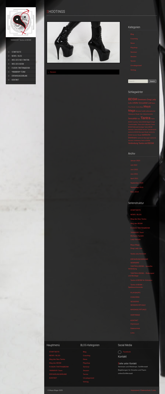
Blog (132, 34)
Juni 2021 (134, 174)
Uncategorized (136, 65)
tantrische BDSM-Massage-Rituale (138, 132)
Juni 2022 (134, 169)
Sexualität (132, 118)
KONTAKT (15, 80)
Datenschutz (135, 328)
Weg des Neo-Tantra (20, 60)
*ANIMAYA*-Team (18, 72)
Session (52, 72)
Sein (141, 114)
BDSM (132, 99)
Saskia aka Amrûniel (138, 254)
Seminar (133, 52)
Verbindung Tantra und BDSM (141, 143)
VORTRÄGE (135, 315)
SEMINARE (134, 263)
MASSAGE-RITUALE (138, 309)
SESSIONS (134, 302)
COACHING (135, 297)
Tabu (138, 118)
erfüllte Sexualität (139, 103)
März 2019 (134, 192)
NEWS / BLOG (17, 56)
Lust (149, 103)
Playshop (133, 48)
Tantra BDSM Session (140, 129)
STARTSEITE (16, 52)
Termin (133, 61)
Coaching (134, 39)
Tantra (145, 118)
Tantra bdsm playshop (144, 124)
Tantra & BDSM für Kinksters (141, 280)
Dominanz (142, 99)
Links (132, 333)
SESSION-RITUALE (138, 305)
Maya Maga (135, 245)
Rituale (138, 114)
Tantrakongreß (152, 129)
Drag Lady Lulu (136, 248)
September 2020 (136, 183)
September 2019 (136, 187)
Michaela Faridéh (141, 111)
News (132, 43)
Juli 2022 (133, 165)
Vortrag (133, 70)
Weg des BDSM (18, 64)
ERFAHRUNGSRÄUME (19, 76)
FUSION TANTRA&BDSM (21, 68)
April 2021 (134, 178)
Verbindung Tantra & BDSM (142, 140)
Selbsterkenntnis (148, 114)
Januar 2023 (135, 161)
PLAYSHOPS (135, 293)
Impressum (134, 324)
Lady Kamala (135, 239)
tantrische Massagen (143, 138)
